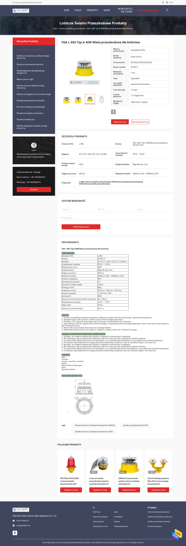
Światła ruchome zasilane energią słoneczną (30, 87)
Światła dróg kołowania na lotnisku (31, 101)
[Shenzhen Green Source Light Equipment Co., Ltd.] (21, 11)
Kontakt (33, 189)
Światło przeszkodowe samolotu (30, 64)
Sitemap (117, 521)
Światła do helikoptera (26, 120)
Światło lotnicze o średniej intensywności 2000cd (95, 425)
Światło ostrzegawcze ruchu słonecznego (34, 94)
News (116, 512)
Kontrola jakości (98, 521)
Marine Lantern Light (25, 79)
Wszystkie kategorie (155, 526)
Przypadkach (118, 517)
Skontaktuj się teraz (140, 122)
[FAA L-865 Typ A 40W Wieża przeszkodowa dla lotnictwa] (84, 69)
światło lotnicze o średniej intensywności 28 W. (94, 432)
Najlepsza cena (120, 122)
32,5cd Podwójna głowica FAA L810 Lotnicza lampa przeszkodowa (158, 481)
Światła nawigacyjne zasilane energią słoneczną (32, 127)
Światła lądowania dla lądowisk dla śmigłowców (30, 72)
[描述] (167, 10)
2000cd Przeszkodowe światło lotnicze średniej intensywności (128, 481)
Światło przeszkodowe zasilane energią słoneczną (33, 57)
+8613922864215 (33, 182)
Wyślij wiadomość (81, 227)
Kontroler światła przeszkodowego (31, 107)
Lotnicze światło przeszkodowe (72, 29)
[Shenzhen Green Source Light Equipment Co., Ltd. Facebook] (163, 2)
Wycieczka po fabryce (100, 517)
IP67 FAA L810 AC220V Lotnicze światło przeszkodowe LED (69, 481)
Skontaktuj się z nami (100, 526)
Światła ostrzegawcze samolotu (30, 113)
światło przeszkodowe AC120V (135, 425)
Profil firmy (96, 512)
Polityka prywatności (121, 526)
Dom (55, 29)
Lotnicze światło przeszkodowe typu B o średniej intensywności (99, 481)
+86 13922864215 (38, 177)
